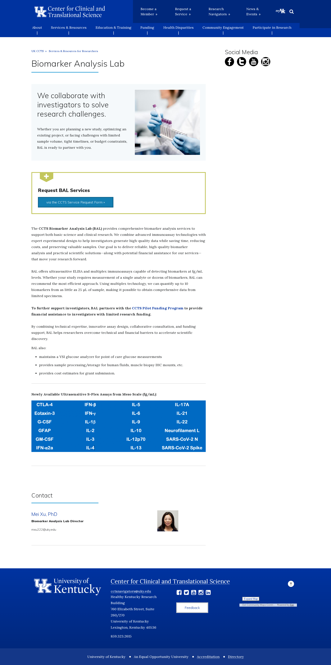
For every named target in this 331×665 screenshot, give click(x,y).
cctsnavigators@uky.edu (131, 591)
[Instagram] (201, 593)
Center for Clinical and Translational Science (170, 581)
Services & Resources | (69, 30)
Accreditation (208, 656)
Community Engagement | (223, 30)
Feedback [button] (192, 607)
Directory (236, 656)
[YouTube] (194, 593)
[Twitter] (186, 593)
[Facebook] (179, 593)
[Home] (69, 11)
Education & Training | (113, 30)
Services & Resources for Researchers (73, 51)
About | (37, 30)
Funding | (147, 30)
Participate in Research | (272, 30)
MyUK (280, 11)
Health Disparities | (178, 30)
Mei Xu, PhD (44, 514)
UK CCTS (37, 51)
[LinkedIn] (208, 593)
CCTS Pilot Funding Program (157, 308)
